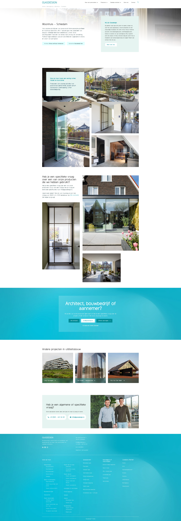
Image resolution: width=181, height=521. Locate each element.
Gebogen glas (86, 469)
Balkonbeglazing (50, 481)
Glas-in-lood (106, 468)
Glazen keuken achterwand (69, 508)
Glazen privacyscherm (51, 488)
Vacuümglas (106, 481)
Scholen (124, 473)
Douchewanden (50, 471)
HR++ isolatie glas (107, 471)
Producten (103, 2)
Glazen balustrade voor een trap (52, 505)
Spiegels (48, 476)
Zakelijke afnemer (114, 2)
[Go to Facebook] (45, 447)
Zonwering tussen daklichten (70, 470)
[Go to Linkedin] (42, 447)
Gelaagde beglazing (88, 483)
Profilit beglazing (68, 491)
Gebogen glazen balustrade (50, 500)
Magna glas (69, 512)
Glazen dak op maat (69, 464)
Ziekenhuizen (125, 486)
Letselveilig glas (107, 474)
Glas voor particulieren (90, 2)
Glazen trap (69, 502)
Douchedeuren (49, 469)
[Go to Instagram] (47, 447)
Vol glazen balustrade (51, 511)
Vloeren (66, 498)
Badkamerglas (47, 464)
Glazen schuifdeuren (71, 478)
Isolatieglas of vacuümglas (70, 488)
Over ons (126, 2)
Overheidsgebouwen (127, 469)
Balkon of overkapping (49, 479)
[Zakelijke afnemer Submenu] (120, 2)
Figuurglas (85, 466)
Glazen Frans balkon (51, 508)
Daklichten (68, 466)
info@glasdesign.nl (80, 442)
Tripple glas (105, 478)
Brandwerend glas (48, 491)
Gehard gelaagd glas (88, 476)
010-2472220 (74, 195)
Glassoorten (47, 495)
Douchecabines (50, 466)
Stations (124, 476)
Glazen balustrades (49, 498)
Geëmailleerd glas (87, 473)
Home (43, 6)
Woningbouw (50, 6)
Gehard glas (86, 479)
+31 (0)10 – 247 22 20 (81, 444)
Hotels (124, 463)
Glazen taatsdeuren (71, 485)
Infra (123, 466)
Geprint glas (86, 486)
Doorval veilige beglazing (109, 464)
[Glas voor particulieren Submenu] (97, 2)
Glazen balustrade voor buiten (52, 484)
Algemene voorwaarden (82, 450)
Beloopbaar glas (70, 500)
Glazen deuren (67, 474)
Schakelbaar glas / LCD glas (90, 492)
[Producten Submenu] (106, 2)
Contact (133, 2)
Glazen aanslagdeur (71, 476)
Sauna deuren (49, 474)
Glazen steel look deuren (70, 481)
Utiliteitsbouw (125, 479)
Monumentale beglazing (89, 489)
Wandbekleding (67, 506)
